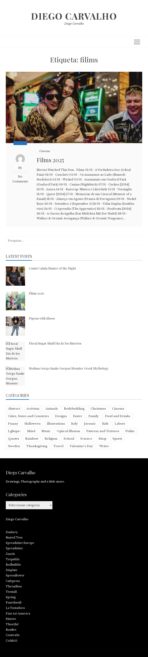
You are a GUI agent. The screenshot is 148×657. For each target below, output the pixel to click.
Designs (61, 416)
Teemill (11, 592)
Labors (120, 423)
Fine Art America (18, 613)
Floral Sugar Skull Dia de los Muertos (55, 343)
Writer (104, 446)
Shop (102, 438)
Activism (32, 408)
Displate (11, 570)
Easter (77, 416)
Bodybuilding (74, 408)
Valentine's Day (81, 446)
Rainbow (32, 438)
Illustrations (56, 423)
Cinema (44, 151)
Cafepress (13, 581)
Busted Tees (14, 537)
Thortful (12, 624)
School (69, 438)
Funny (13, 423)
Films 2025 (50, 160)
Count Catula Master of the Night (52, 268)
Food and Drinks (117, 416)
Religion (51, 438)
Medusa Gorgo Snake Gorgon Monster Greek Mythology (68, 368)
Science (86, 438)
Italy (74, 423)
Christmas (98, 408)
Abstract (14, 408)
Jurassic (90, 423)
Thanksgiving (36, 446)
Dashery (12, 532)
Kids (105, 423)
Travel (58, 446)
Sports (117, 438)
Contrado (13, 635)
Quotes (13, 438)
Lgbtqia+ (14, 431)
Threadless (14, 586)
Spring (11, 597)
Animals (51, 408)
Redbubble (13, 564)
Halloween (32, 423)
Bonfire (11, 629)
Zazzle (10, 554)
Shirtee (11, 619)
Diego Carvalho (74, 16)
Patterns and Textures (102, 431)
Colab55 (11, 640)
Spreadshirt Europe (20, 543)
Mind (31, 431)
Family (93, 416)
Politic (130, 431)
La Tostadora (15, 608)
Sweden (14, 446)
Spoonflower (15, 575)
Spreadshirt (14, 548)
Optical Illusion (68, 431)
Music (46, 431)
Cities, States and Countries (28, 416)
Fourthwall (13, 602)
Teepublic (13, 559)
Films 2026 (36, 293)
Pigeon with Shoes (42, 318)
